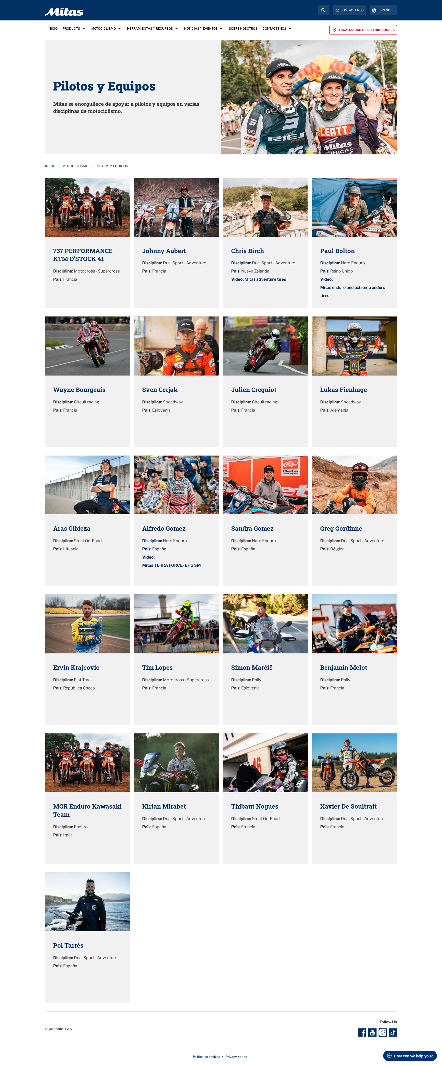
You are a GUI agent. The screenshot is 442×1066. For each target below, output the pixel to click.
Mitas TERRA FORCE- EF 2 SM (171, 565)
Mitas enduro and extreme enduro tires (352, 291)
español (385, 10)
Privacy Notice (236, 1057)
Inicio (50, 166)
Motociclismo (75, 166)
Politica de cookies (206, 1057)
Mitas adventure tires (265, 279)
